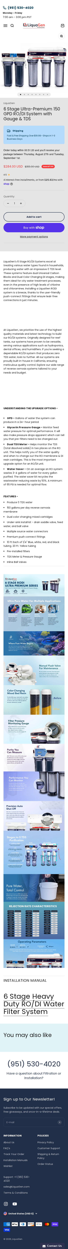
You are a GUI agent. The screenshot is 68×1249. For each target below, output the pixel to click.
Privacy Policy (45, 1142)
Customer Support (48, 1148)
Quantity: (9, 196)
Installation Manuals (15, 1160)
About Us (8, 1142)
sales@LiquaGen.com (16, 1186)
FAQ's (6, 1148)
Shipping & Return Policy (48, 1156)
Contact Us (54, 1245)
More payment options (34, 236)
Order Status (45, 1164)
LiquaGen (9, 103)
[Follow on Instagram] (5, 1204)
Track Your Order (13, 1154)
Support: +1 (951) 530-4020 (16, 1179)
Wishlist (8, 1166)
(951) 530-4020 (20, 8)
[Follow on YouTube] (14, 1204)
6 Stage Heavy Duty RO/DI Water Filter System (33, 1003)
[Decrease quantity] (8, 203)
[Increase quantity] (21, 203)
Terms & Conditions (15, 1192)
